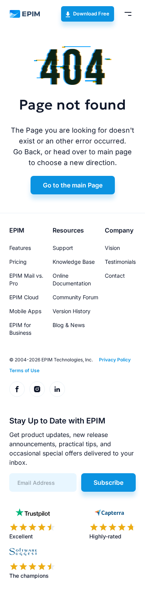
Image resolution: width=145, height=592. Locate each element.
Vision (112, 248)
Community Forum (75, 297)
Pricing (18, 261)
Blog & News (69, 325)
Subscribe (108, 482)
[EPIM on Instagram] (37, 389)
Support (63, 248)
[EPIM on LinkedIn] (57, 389)
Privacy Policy (115, 360)
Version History (71, 311)
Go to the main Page (72, 185)
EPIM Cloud (24, 297)
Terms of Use (24, 370)
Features (20, 248)
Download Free (91, 14)
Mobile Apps (25, 311)
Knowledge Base (74, 261)
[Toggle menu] (128, 14)
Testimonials (120, 261)
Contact (115, 275)
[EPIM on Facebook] (17, 389)
